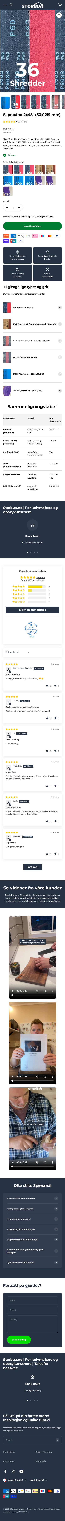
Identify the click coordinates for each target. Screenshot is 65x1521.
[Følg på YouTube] (21, 1471)
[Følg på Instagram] (13, 1471)
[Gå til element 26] (25, 102)
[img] (12, 664)
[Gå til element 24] (5, 103)
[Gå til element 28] (45, 102)
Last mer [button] (32, 866)
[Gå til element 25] (15, 102)
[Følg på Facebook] (5, 1471)
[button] (9, 122)
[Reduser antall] (7, 207)
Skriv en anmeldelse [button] (32, 609)
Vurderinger (9, 1461)
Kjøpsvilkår (41, 1461)
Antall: (6, 201)
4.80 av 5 (40, 577)
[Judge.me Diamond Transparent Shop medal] (31, 628)
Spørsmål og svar (44, 1452)
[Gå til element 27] (35, 102)
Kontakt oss (9, 1452)
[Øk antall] (19, 207)
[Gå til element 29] (55, 102)
